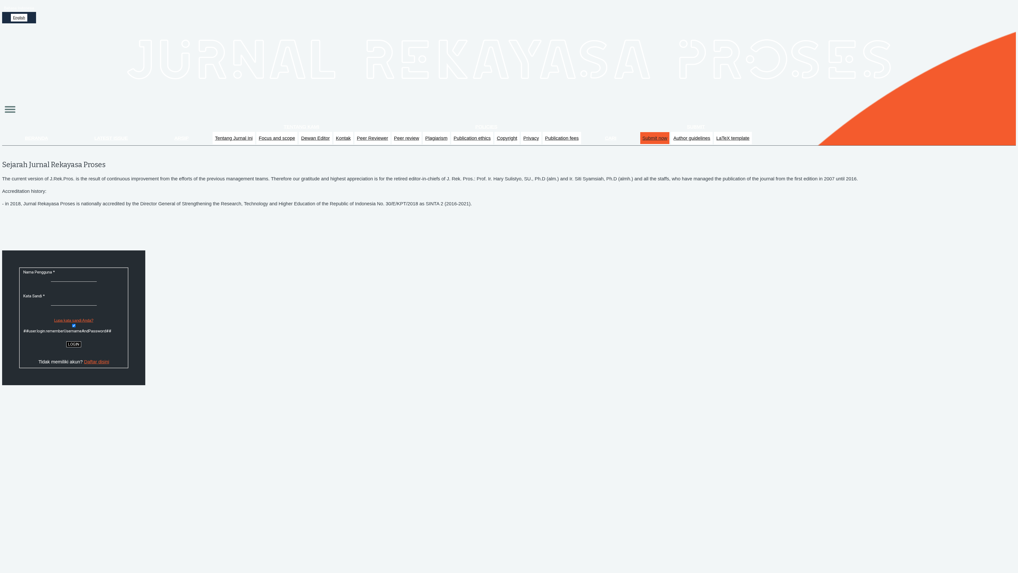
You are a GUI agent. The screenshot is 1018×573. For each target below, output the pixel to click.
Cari (610, 138)
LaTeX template (732, 138)
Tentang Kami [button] (301, 126)
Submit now (654, 138)
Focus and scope (277, 138)
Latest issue (111, 138)
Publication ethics (472, 138)
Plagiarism (436, 138)
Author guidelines (691, 138)
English (19, 18)
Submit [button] (696, 126)
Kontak (343, 138)
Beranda (36, 138)
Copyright (507, 138)
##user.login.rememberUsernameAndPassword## (67, 331)
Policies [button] (486, 126)
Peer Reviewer (372, 138)
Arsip (181, 138)
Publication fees (562, 138)
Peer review (406, 138)
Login (1009, 8)
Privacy (531, 138)
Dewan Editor (315, 138)
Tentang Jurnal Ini (234, 138)
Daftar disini (96, 361)
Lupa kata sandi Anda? (73, 320)
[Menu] (10, 110)
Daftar (993, 8)
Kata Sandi (43, 296)
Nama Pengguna (48, 272)
